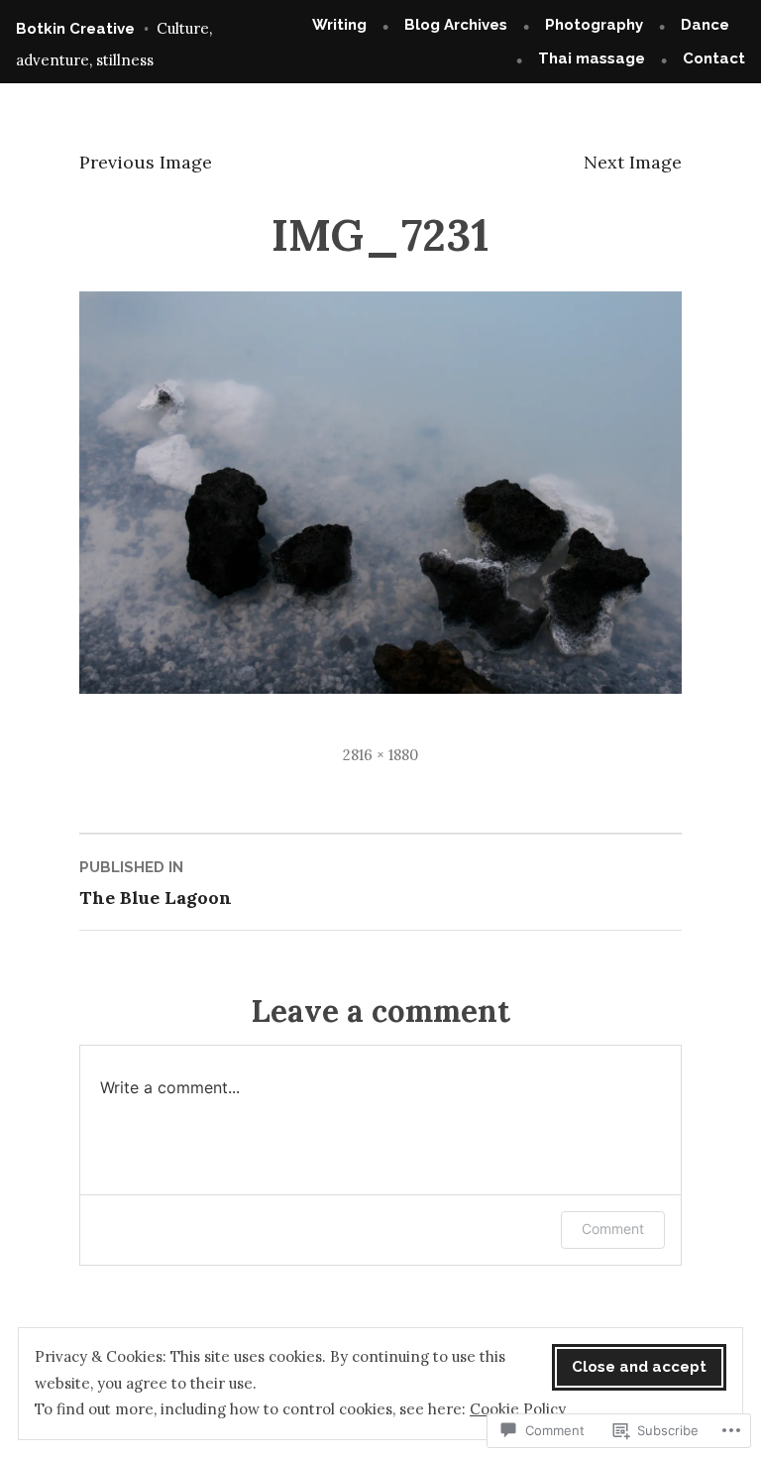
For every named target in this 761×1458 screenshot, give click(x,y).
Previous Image (145, 162)
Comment (613, 1228)
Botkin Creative (75, 29)
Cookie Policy (518, 1409)
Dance (705, 25)
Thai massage (591, 58)
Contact (714, 58)
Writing (339, 25)
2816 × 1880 (380, 754)
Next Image (633, 162)
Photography (594, 25)
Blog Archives (455, 25)
